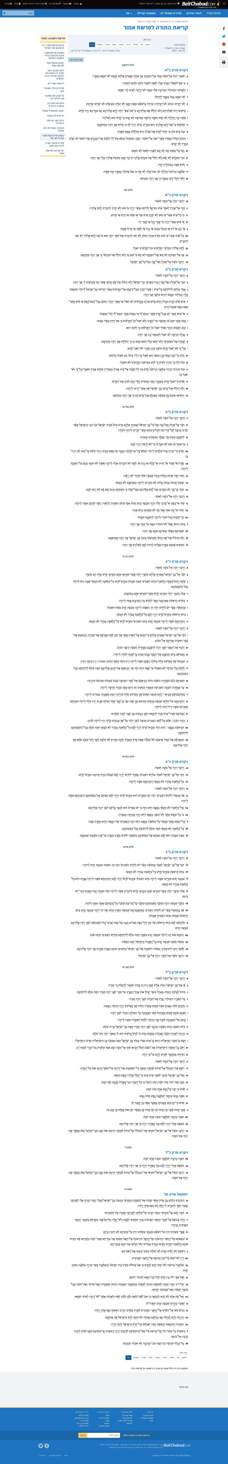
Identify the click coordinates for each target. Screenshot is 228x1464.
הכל (92, 44)
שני (141, 44)
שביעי (107, 44)
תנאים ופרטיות (55, 1455)
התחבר (76, 3)
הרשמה (129, 1423)
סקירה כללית (84, 1415)
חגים (107, 1415)
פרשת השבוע (181, 21)
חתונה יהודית (104, 1418)
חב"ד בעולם (84, 1426)
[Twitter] (40, 1445)
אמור (139, 21)
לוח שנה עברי (127, 1418)
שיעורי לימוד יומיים (125, 1421)
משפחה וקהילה (146, 13)
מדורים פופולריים (171, 13)
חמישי (121, 44)
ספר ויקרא (151, 21)
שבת (107, 1421)
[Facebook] (46, 1445)
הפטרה (99, 44)
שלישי (135, 44)
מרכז (177, 1455)
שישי (114, 44)
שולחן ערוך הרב (82, 1423)
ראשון (148, 44)
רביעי (128, 44)
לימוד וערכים (194, 13)
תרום (16, 3)
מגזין (151, 1421)
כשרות (106, 1423)
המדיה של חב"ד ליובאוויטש (163, 1455)
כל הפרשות (165, 21)
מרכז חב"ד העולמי (106, 1445)
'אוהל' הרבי (84, 1421)
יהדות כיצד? (214, 13)
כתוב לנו (42, 1455)
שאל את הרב (54, 3)
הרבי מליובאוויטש (82, 1418)
